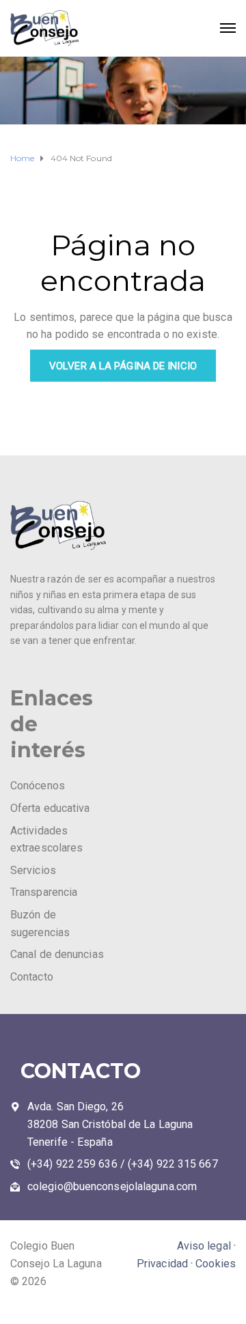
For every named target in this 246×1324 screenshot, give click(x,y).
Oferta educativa (50, 808)
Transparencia (43, 892)
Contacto (31, 976)
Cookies (215, 1263)
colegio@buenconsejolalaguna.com (112, 1186)
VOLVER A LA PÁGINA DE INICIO (123, 366)
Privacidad (162, 1263)
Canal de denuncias (57, 954)
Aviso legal (204, 1245)
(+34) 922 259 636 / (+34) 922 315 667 (122, 1163)
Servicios (33, 870)
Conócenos (37, 785)
